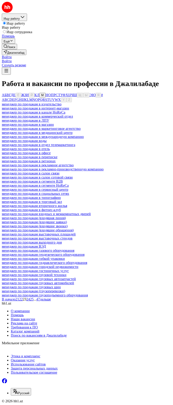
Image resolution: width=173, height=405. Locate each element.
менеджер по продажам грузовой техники (34, 275)
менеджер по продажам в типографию (31, 198)
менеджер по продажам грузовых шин (31, 287)
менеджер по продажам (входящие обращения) (38, 230)
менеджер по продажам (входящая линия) (34, 218)
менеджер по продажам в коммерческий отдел (37, 116)
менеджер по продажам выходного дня (32, 242)
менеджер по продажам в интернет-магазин (35, 108)
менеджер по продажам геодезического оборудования (43, 254)
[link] (9, 46)
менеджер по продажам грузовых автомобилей (38, 283)
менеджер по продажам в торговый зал (32, 202)
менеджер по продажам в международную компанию (43, 137)
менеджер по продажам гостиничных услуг (35, 271)
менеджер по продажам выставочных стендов (37, 238)
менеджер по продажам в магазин (28, 124)
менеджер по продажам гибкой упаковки (33, 259)
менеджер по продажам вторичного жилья (34, 206)
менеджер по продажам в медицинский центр (37, 133)
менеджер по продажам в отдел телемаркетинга (38, 145)
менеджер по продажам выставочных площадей (39, 234)
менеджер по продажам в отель (26, 149)
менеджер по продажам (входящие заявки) (34, 222)
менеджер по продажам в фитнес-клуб (31, 210)
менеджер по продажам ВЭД (24, 246)
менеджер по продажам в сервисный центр (35, 189)
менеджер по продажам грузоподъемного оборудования (45, 295)
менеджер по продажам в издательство (31, 104)
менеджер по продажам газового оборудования (38, 250)
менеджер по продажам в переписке (29, 157)
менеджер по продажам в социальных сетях (35, 194)
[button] (7, 57)
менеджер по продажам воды (24, 141)
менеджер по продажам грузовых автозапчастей (39, 279)
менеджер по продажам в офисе (26, 153)
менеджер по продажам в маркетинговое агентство (41, 128)
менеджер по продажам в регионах (29, 161)
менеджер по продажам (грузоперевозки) (33, 291)
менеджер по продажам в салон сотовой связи (37, 177)
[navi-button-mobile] (6, 71)
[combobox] (21, 392)
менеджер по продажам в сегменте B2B (32, 181)
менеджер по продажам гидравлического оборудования (44, 263)
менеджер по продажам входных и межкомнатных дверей (46, 214)
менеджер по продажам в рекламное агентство (38, 165)
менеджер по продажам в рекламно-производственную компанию (53, 169)
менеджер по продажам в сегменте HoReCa (35, 185)
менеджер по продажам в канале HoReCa (33, 112)
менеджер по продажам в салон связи (30, 173)
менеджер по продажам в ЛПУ (25, 120)
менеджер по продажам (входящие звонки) (35, 226)
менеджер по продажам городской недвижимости (40, 267)
